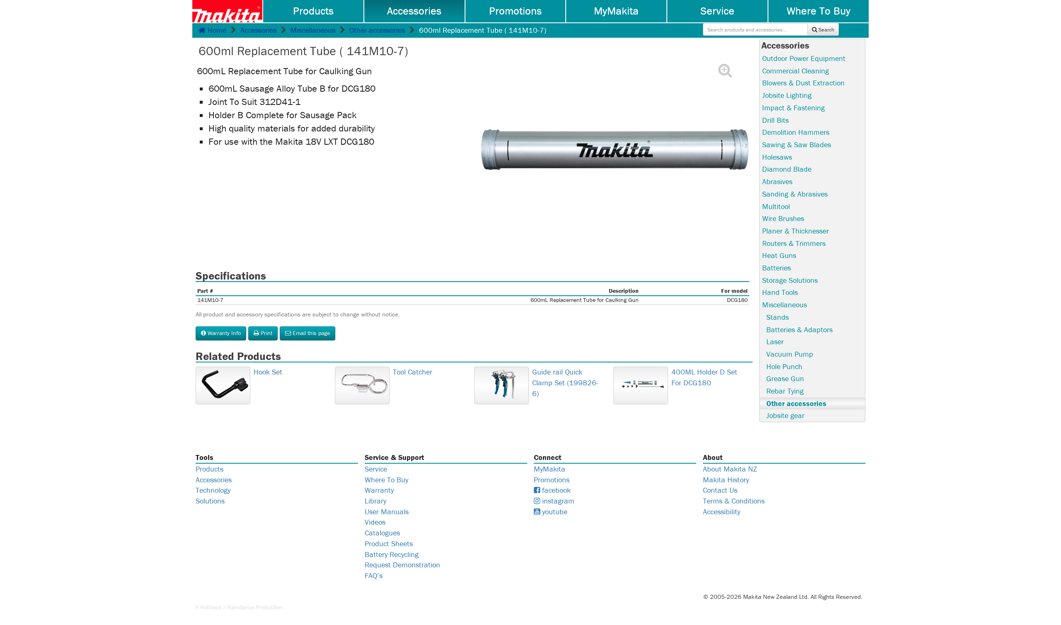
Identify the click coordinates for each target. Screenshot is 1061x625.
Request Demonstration (402, 564)
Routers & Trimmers (794, 243)
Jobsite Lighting (786, 95)
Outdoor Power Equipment (803, 58)
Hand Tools (780, 292)
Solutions (210, 501)
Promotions (515, 10)
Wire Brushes (783, 218)
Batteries (776, 267)
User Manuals (387, 511)
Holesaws (777, 157)
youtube (553, 511)
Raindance (241, 607)
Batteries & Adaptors (799, 329)
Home (216, 30)
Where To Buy (818, 10)
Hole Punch (784, 366)
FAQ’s (374, 575)
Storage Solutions (790, 280)
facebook (555, 490)
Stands (777, 317)
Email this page (310, 333)
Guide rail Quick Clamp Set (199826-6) (565, 382)
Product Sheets (389, 543)
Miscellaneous (313, 30)
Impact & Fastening (793, 107)
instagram (557, 501)
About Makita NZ (730, 469)
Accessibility (721, 511)
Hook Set (268, 372)
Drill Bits (775, 120)
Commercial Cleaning (795, 70)
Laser (775, 341)
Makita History (726, 479)
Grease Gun (785, 378)
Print (265, 333)
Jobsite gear (785, 415)
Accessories (414, 10)
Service (717, 10)
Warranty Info (223, 333)
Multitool (776, 206)
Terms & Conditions (734, 501)
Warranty (379, 490)
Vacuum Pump (789, 354)
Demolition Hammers (795, 132)
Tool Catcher (412, 372)
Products (313, 10)
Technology (213, 490)
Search (825, 29)
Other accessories (377, 30)
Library (375, 501)
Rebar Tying (785, 391)
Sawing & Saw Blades (796, 144)
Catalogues (382, 532)
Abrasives (777, 181)
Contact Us (720, 490)
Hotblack (211, 607)
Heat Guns (779, 255)
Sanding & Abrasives (795, 194)
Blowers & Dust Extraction (803, 83)
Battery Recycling (392, 554)
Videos (375, 522)
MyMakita (616, 10)
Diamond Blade (786, 169)
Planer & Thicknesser (795, 231)
